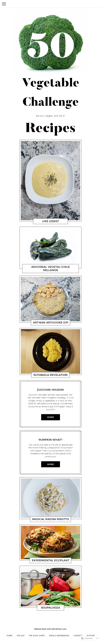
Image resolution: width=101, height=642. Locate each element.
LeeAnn (49, 222)
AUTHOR (91, 635)
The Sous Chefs (37, 635)
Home (9, 635)
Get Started (39, 222)
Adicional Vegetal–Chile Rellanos (50, 268)
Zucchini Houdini (50, 389)
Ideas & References (59, 635)
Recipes (40, 271)
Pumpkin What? (50, 439)
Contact (78, 635)
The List (20, 635)
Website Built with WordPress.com (50, 629)
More (50, 417)
